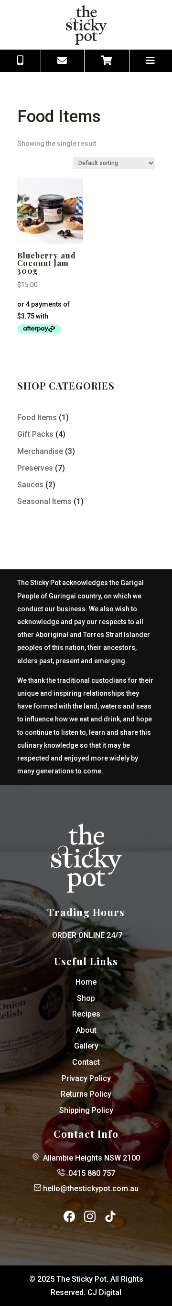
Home (86, 982)
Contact (86, 1062)
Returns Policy (86, 1094)
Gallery (86, 1045)
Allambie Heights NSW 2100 (91, 1157)
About (86, 1030)
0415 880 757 (91, 1173)
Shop (86, 998)
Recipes (86, 1013)
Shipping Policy (86, 1110)
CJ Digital (104, 1292)
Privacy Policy (86, 1078)
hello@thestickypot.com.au (91, 1188)
